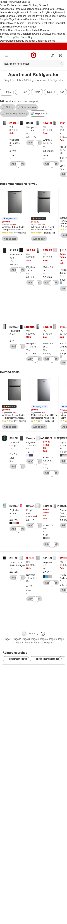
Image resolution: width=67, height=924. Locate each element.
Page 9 (29, 642)
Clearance (20, 30)
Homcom (12, 337)
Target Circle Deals (37, 33)
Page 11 (48, 642)
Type (49, 91)
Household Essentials (29, 12)
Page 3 (26, 638)
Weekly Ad (54, 33)
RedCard (23, 40)
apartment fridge (18, 658)
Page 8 (20, 642)
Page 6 (53, 638)
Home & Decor (22, 8)
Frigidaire (12, 260)
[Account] (52, 55)
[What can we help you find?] (33, 63)
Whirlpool (12, 146)
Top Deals (21, 33)
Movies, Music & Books (21, 23)
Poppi (26, 516)
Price (61, 91)
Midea (62, 153)
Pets (28, 15)
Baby (44, 12)
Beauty (51, 12)
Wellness (43, 15)
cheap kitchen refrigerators (50, 658)
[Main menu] (6, 55)
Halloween (23, 5)
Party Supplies (42, 23)
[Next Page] (61, 658)
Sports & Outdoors (15, 15)
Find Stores (48, 40)
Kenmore (28, 581)
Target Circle (35, 40)
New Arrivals (33, 30)
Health (34, 15)
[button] (10, 218)
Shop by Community (18, 26)
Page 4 (35, 638)
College (12, 5)
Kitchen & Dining (39, 8)
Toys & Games (17, 19)
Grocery (12, 12)
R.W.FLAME (62, 349)
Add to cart (10, 238)
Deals (11, 30)
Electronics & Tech (35, 19)
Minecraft (12, 448)
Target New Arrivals (11, 1)
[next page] (42, 633)
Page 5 (44, 638)
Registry (13, 40)
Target (7, 80)
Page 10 (38, 642)
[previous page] (24, 633)
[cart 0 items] (60, 55)
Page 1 (8, 638)
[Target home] (33, 55)
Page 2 (17, 638)
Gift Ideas (55, 23)
